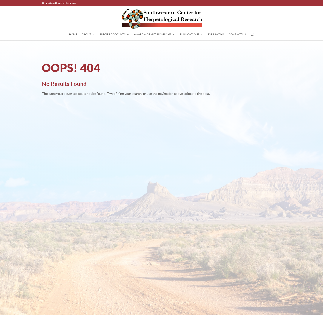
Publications (189, 34)
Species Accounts (113, 34)
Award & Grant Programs (152, 34)
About (86, 34)
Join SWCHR (216, 34)
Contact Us (237, 34)
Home (73, 34)
